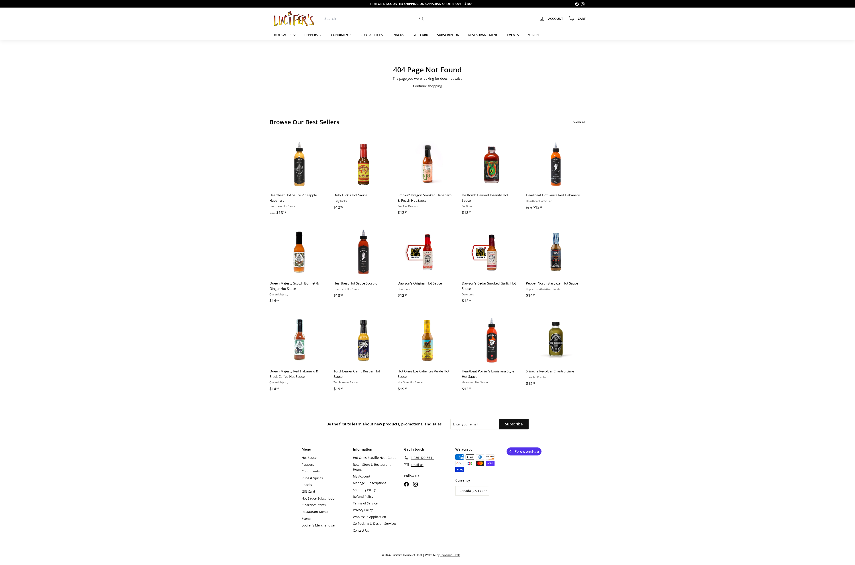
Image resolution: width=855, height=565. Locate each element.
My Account (361, 476)
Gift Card (420, 35)
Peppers (311, 35)
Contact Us (361, 530)
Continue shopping (427, 86)
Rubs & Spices (371, 35)
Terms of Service (365, 503)
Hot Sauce (283, 35)
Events (513, 35)
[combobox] (373, 19)
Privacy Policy (363, 510)
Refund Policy (363, 496)
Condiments (341, 35)
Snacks (398, 35)
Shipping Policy (364, 490)
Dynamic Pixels (450, 555)
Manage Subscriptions (369, 483)
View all (579, 122)
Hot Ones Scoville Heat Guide (374, 457)
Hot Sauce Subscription (319, 498)
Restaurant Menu (483, 35)
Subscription (448, 35)
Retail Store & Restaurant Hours (372, 467)
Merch (533, 35)
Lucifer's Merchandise (318, 525)
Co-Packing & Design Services (375, 523)
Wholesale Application (369, 517)
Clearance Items (314, 505)
